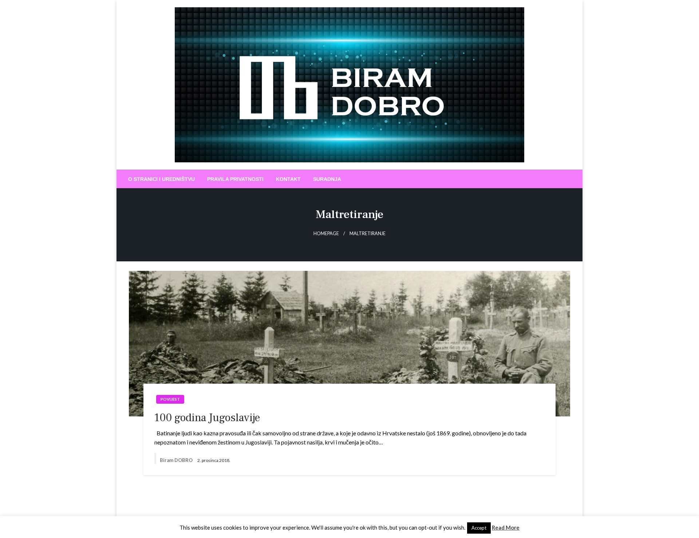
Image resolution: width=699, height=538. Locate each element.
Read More (506, 527)
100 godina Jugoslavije (207, 418)
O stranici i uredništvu (161, 179)
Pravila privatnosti (235, 179)
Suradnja (327, 179)
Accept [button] (478, 528)
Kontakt (288, 179)
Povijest (170, 399)
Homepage (326, 233)
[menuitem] (161, 179)
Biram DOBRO (177, 460)
